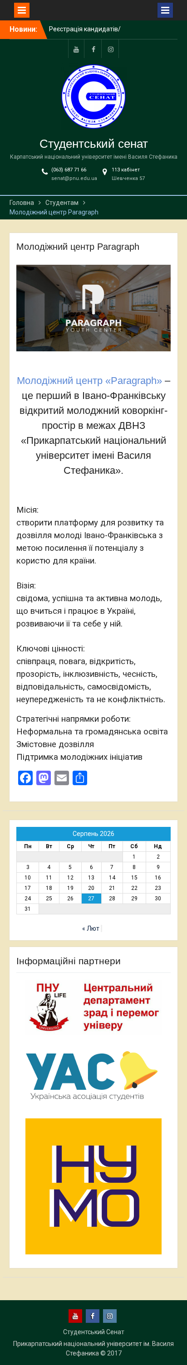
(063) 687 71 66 (68, 170)
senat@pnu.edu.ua (74, 178)
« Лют (90, 928)
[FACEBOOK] (93, 48)
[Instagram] (110, 48)
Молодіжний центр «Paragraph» (89, 380)
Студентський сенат (93, 144)
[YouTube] (76, 48)
